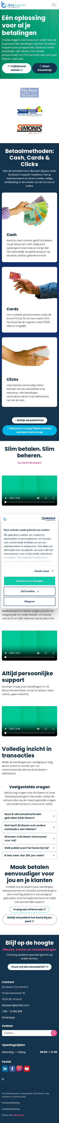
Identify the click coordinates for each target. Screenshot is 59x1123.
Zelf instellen (28, 591)
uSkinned (18, 1115)
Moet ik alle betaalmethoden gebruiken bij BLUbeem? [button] (22, 816)
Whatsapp (8, 1017)
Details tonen (42, 571)
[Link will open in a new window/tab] (29, 111)
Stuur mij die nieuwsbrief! (28, 967)
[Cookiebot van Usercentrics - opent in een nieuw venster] (42, 519)
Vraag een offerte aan (28, 909)
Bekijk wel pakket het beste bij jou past (29, 919)
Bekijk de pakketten (30, 420)
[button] (29, 93)
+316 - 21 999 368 (12, 1011)
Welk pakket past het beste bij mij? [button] (26, 848)
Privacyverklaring (11, 1102)
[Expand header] (54, 4)
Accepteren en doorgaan (29, 581)
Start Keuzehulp (45, 68)
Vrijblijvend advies (18, 68)
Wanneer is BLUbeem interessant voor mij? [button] (25, 838)
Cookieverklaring (11, 1109)
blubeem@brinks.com (15, 1005)
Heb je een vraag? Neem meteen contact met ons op (30, 430)
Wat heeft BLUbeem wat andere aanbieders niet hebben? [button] (24, 827)
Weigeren (29, 601)
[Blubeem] (14, 5)
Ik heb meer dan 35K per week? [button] (24, 855)
